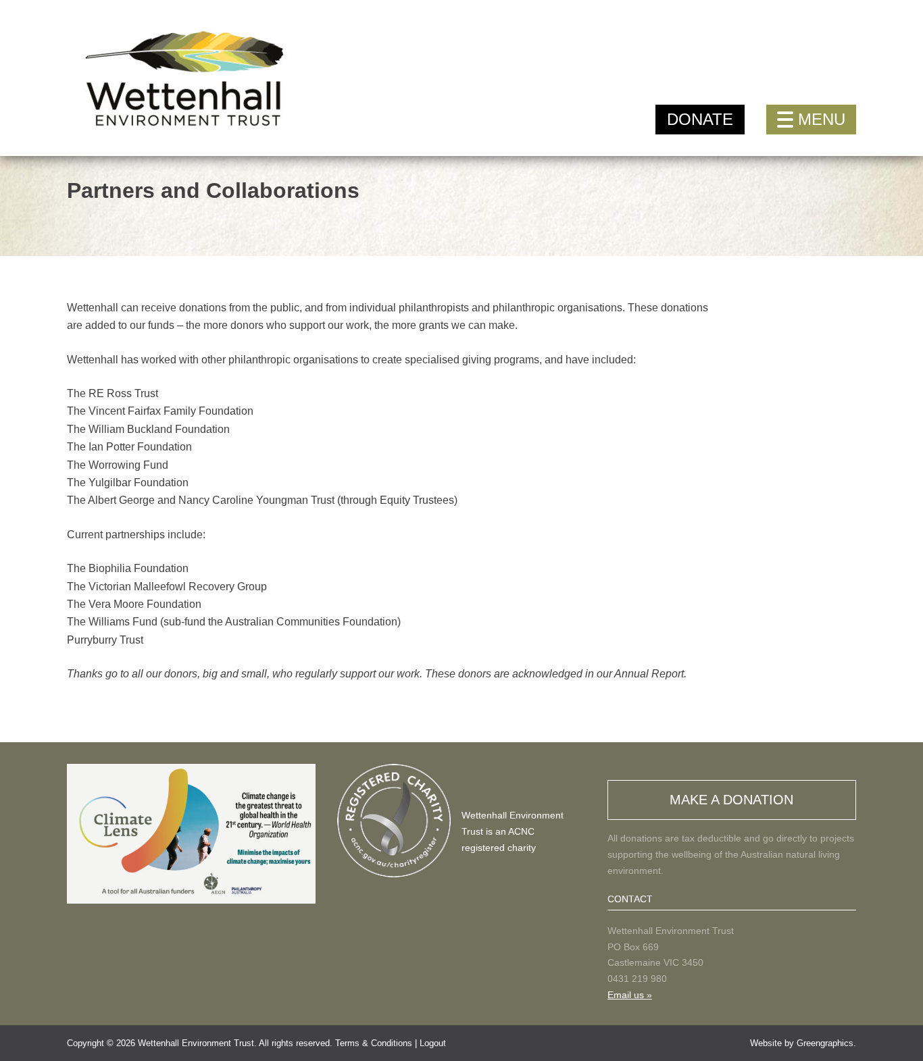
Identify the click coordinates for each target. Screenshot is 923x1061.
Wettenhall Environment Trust (196, 1043)
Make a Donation (731, 799)
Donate (700, 119)
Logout (433, 1043)
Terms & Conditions (373, 1043)
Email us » (629, 994)
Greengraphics (825, 1043)
